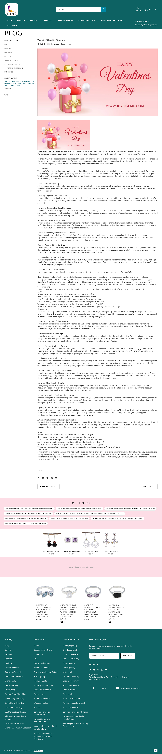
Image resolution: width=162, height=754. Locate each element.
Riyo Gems (38, 750)
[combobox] (81, 9)
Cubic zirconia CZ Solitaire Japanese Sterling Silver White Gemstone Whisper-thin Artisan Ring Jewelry (68, 612)
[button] (151, 9)
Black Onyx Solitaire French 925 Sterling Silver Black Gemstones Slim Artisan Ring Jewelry (116, 612)
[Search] (103, 9)
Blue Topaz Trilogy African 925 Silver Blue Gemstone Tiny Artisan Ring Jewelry (43, 611)
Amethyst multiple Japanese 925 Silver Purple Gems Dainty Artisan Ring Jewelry (92, 611)
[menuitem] (19, 45)
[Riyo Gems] (11, 9)
